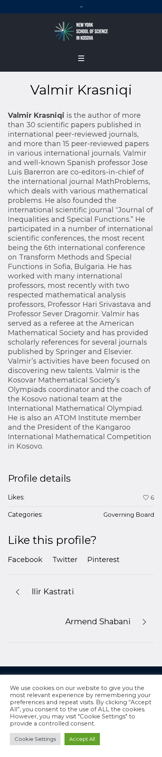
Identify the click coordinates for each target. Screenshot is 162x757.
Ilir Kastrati (52, 591)
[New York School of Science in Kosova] (81, 31)
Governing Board (128, 514)
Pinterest (103, 559)
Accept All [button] (82, 739)
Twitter (64, 559)
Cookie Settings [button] (35, 739)
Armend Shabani (98, 621)
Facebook (25, 559)
